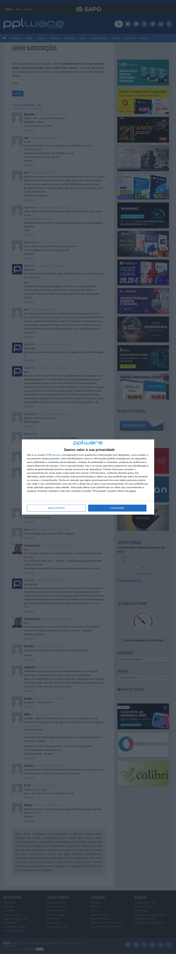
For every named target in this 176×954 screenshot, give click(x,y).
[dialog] (88, 477)
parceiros (57, 455)
